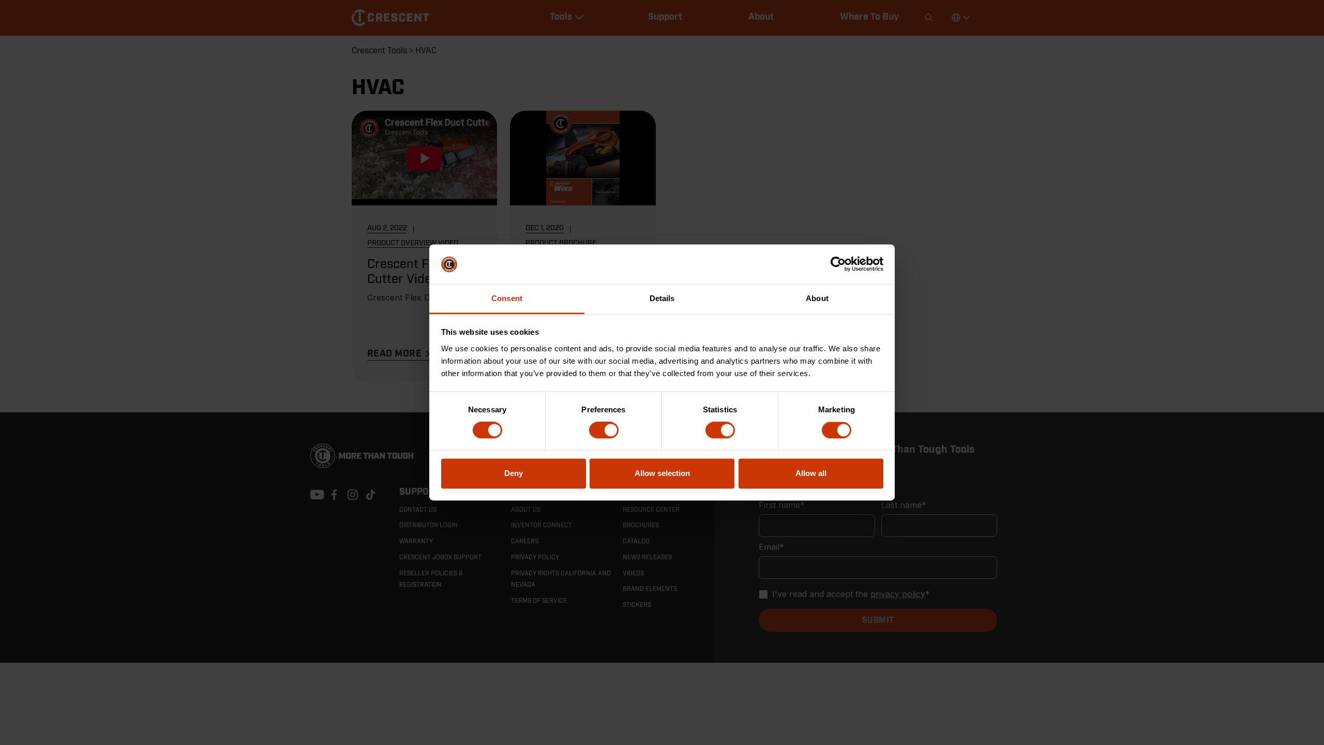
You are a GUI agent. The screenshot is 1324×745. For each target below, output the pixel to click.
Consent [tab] (506, 298)
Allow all (810, 473)
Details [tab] (662, 298)
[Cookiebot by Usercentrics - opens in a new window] (838, 264)
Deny (513, 473)
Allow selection (662, 473)
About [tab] (817, 298)
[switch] (604, 430)
